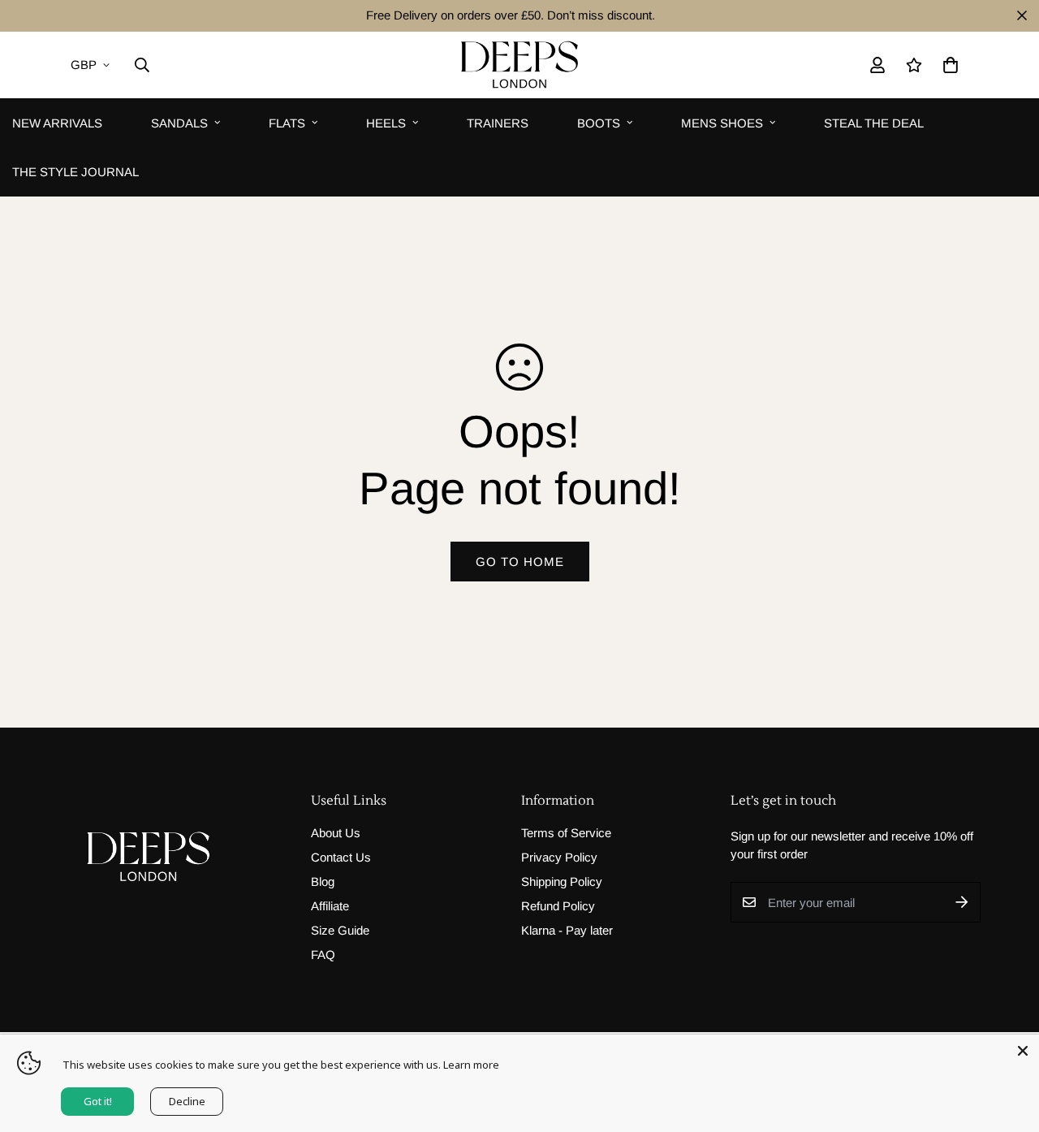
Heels (386, 122)
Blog (322, 881)
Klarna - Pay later (567, 930)
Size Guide (340, 930)
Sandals (179, 122)
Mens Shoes (722, 122)
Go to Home (520, 561)
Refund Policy (558, 906)
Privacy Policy (559, 857)
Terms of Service (566, 833)
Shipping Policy (561, 881)
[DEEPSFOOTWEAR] (519, 65)
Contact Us (341, 857)
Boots (598, 122)
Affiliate (330, 906)
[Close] (1023, 1051)
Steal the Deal (874, 122)
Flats (287, 122)
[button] (947, 64)
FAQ (323, 954)
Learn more (471, 1064)
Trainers (497, 122)
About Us (335, 833)
